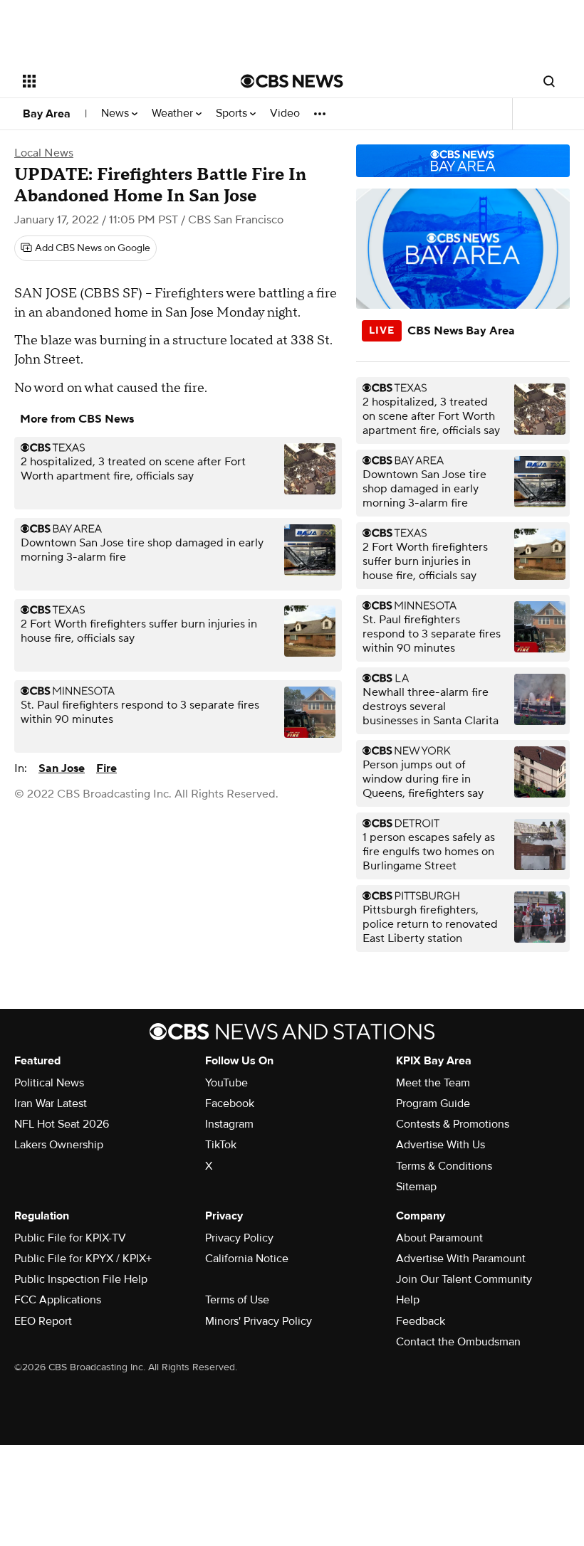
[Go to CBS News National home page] (292, 81)
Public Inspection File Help (80, 1279)
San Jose (61, 768)
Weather (174, 113)
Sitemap (416, 1186)
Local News (43, 153)
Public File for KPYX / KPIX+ (83, 1258)
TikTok (220, 1144)
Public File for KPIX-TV (70, 1238)
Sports (233, 113)
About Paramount (439, 1238)
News (116, 113)
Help (407, 1300)
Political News (49, 1083)
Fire (106, 768)
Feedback (420, 1321)
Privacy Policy (239, 1238)
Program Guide (433, 1103)
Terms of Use (237, 1300)
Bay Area (47, 114)
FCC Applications (57, 1300)
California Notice (246, 1258)
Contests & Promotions (452, 1124)
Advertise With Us (440, 1144)
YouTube (226, 1083)
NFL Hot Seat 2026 (61, 1124)
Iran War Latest (50, 1103)
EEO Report (43, 1321)
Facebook (229, 1103)
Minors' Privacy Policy (258, 1321)
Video (285, 113)
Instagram (229, 1124)
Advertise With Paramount (461, 1258)
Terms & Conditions (444, 1166)
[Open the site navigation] (112, 81)
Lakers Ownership (58, 1144)
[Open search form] (549, 81)
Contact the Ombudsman (458, 1342)
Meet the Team (433, 1083)
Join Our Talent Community (464, 1279)
